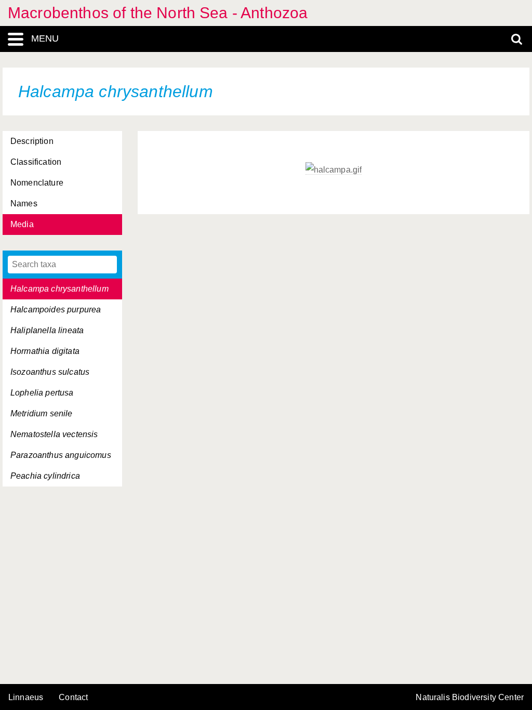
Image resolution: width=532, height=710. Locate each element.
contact (73, 697)
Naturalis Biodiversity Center (470, 697)
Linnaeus (25, 697)
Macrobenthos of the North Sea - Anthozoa (158, 12)
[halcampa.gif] (333, 170)
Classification (35, 161)
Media (22, 224)
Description (32, 141)
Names (23, 203)
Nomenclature (36, 182)
